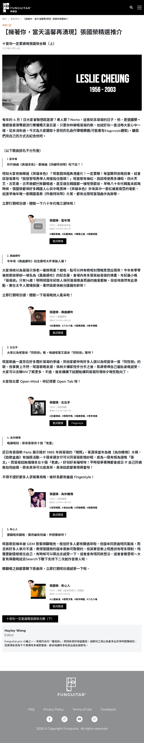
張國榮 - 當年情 (60, 220)
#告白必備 (67, 508)
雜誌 (4, 18)
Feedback (108, 709)
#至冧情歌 (55, 508)
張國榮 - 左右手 (60, 402)
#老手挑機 (92, 416)
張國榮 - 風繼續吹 (61, 312)
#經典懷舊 (92, 234)
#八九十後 (67, 326)
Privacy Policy (53, 709)
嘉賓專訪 (15, 18)
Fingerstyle (77, 423)
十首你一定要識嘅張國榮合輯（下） (30, 618)
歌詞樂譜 (58, 241)
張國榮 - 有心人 (60, 586)
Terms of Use (82, 709)
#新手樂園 (92, 326)
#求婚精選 (79, 508)
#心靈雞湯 (55, 599)
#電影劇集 (55, 234)
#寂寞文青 (67, 599)
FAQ (31, 709)
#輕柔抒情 (67, 416)
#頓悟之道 (79, 234)
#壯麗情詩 (67, 234)
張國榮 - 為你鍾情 (61, 494)
